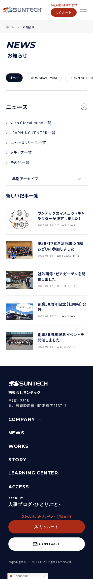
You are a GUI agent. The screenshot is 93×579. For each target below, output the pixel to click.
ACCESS (18, 487)
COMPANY (21, 419)
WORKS (18, 446)
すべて (14, 77)
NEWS (16, 433)
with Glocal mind (44, 77)
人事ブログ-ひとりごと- (34, 504)
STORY (17, 460)
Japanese (20, 576)
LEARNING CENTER (33, 473)
